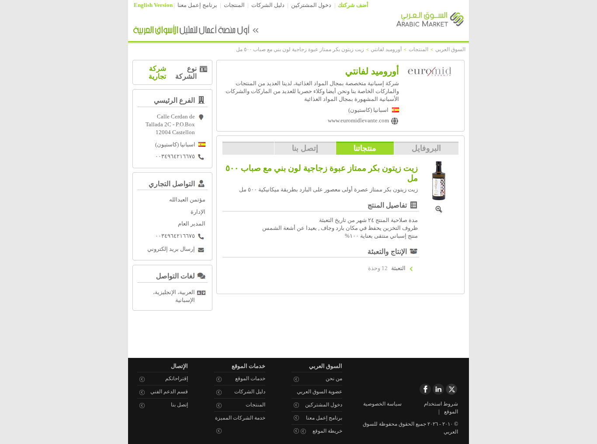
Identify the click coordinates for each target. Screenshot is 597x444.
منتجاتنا (365, 148)
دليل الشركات (268, 5)
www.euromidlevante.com (358, 121)
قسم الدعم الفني (169, 391)
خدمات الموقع (250, 378)
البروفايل (426, 148)
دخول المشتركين (311, 5)
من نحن (334, 378)
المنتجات (234, 5)
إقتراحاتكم (176, 378)
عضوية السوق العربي (319, 391)
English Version (153, 5)
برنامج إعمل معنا (197, 5)
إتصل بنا (305, 148)
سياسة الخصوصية (382, 404)
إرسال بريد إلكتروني (171, 249)
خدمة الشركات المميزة (240, 418)
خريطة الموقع (327, 431)
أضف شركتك (353, 5)
